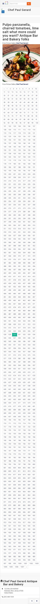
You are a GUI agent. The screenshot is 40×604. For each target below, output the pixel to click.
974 (29, 550)
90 (32, 119)
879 (9, 505)
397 (14, 270)
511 (24, 324)
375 (9, 259)
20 (4, 95)
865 (9, 498)
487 (9, 314)
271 (14, 208)
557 (9, 348)
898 (34, 512)
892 (5, 512)
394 (34, 266)
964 (14, 546)
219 (34, 181)
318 (5, 232)
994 (24, 560)
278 (14, 212)
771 (29, 451)
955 (5, 543)
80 (28, 116)
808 (5, 471)
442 (29, 290)
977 (9, 553)
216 (19, 181)
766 (5, 451)
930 (19, 529)
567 (24, 352)
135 (34, 140)
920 (5, 526)
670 (14, 403)
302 (29, 222)
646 (34, 389)
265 (19, 205)
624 (29, 379)
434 (24, 287)
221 (9, 184)
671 (19, 403)
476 (24, 307)
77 (16, 116)
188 (19, 167)
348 (14, 246)
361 (9, 253)
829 (5, 481)
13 (12, 92)
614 (14, 375)
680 (29, 406)
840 (24, 485)
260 (29, 201)
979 (19, 553)
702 (34, 416)
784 (24, 457)
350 (24, 246)
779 (34, 454)
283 (5, 215)
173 (14, 160)
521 (5, 331)
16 (24, 92)
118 (19, 133)
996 (34, 560)
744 (34, 437)
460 (14, 300)
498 (29, 317)
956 (9, 543)
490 (24, 314)
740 (14, 437)
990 (5, 560)
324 (34, 232)
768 (14, 451)
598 (5, 369)
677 (14, 406)
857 (5, 495)
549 (5, 345)
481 (14, 311)
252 (24, 198)
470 (29, 304)
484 (29, 311)
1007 (22, 567)
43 (24, 102)
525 (24, 331)
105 (24, 126)
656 (14, 396)
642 (14, 389)
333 (9, 239)
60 (20, 109)
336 (24, 239)
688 (34, 410)
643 (19, 389)
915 (14, 522)
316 (29, 229)
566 (19, 352)
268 (34, 205)
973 (24, 550)
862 (29, 495)
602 (24, 369)
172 (9, 160)
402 (5, 273)
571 (9, 355)
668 (5, 403)
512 (29, 324)
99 (32, 123)
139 (19, 143)
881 (19, 505)
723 (34, 427)
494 (9, 317)
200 (9, 174)
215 (14, 181)
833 (24, 481)
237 (19, 191)
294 (24, 218)
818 (19, 475)
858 (9, 495)
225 (29, 184)
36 (32, 99)
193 (9, 171)
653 (34, 393)
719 (14, 427)
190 (29, 167)
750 (29, 440)
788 (9, 461)
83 (4, 119)
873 (14, 502)
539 (24, 338)
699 (19, 416)
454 (19, 297)
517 (19, 328)
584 (5, 362)
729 (29, 430)
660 (34, 396)
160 (19, 154)
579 (14, 358)
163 (34, 154)
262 (5, 205)
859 (14, 495)
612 (5, 375)
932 (29, 529)
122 (5, 136)
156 (34, 150)
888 (19, 509)
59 (16, 109)
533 (29, 334)
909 (19, 519)
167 (19, 157)
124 (14, 136)
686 (24, 410)
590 (34, 362)
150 (5, 150)
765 (34, 447)
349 (19, 246)
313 (14, 229)
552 (19, 345)
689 (5, 413)
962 (5, 546)
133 (24, 140)
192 (5, 171)
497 (24, 317)
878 (5, 505)
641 (9, 389)
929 (14, 529)
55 (36, 106)
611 (34, 372)
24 (20, 95)
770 (24, 451)
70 (24, 112)
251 (19, 198)
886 (9, 509)
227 (5, 188)
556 (5, 348)
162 (29, 154)
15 (20, 92)
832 (19, 481)
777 (24, 454)
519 (29, 328)
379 (29, 259)
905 (34, 515)
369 (14, 256)
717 (5, 427)
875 (24, 502)
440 (19, 290)
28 (36, 95)
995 (29, 560)
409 (5, 276)
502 (14, 321)
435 (29, 287)
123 (9, 136)
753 (9, 444)
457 (34, 297)
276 (5, 212)
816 (9, 475)
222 (14, 184)
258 (19, 201)
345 (34, 242)
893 (9, 512)
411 (14, 276)
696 (5, 416)
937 (19, 533)
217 (24, 181)
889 (24, 509)
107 (34, 126)
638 (29, 386)
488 (14, 314)
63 (32, 109)
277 (9, 212)
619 (5, 379)
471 (34, 304)
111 (19, 130)
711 (9, 423)
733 (14, 434)
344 (29, 242)
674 (34, 403)
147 (24, 147)
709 (34, 420)
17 (28, 92)
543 (9, 341)
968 (34, 546)
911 (29, 519)
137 (9, 143)
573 (19, 355)
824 (14, 478)
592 (9, 365)
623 (24, 379)
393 (29, 266)
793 (34, 461)
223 (19, 184)
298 (9, 222)
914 (9, 522)
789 (14, 461)
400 (29, 270)
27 (32, 95)
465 (5, 304)
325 (5, 235)
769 (19, 451)
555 (34, 345)
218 (29, 181)
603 (29, 369)
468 (19, 304)
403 (9, 273)
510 (19, 324)
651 (24, 393)
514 (5, 328)
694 (29, 413)
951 (19, 539)
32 (16, 99)
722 (29, 427)
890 (29, 509)
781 (9, 457)
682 (5, 410)
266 (24, 205)
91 (36, 119)
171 (5, 160)
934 (5, 533)
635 (14, 386)
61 (24, 109)
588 (24, 362)
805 (24, 468)
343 (24, 242)
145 (14, 147)
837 (9, 485)
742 (24, 437)
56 (4, 109)
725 (9, 430)
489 (19, 314)
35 (28, 99)
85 (12, 119)
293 (19, 218)
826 (24, 478)
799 (29, 464)
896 (24, 512)
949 (9, 539)
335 (19, 239)
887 (14, 509)
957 (14, 543)
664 (19, 399)
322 (24, 232)
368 (9, 256)
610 (29, 372)
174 (19, 160)
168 (24, 157)
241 (5, 194)
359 (34, 249)
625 (34, 379)
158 (9, 154)
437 (5, 290)
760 (9, 447)
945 (24, 536)
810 (14, 471)
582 (29, 358)
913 (5, 522)
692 (19, 413)
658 (24, 396)
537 (14, 338)
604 (34, 369)
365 (29, 253)
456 (29, 297)
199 (5, 174)
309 (29, 225)
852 (14, 492)
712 (14, 423)
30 (8, 99)
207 (9, 177)
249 (9, 198)
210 (24, 177)
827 (29, 478)
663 (14, 399)
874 (19, 502)
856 (34, 492)
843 (5, 488)
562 (34, 348)
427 (24, 283)
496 (19, 317)
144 (9, 147)
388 (5, 266)
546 (24, 341)
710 (5, 423)
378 (24, 259)
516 (14, 328)
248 (5, 198)
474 (14, 307)
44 (28, 102)
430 (5, 287)
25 (24, 95)
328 (19, 235)
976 (5, 553)
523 (14, 331)
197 (29, 171)
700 (24, 416)
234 (5, 191)
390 (14, 266)
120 (29, 133)
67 (12, 112)
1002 (31, 563)
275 (34, 208)
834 (29, 481)
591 (5, 365)
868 (24, 498)
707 (24, 420)
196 (24, 171)
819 (24, 475)
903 (24, 515)
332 (5, 239)
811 (19, 471)
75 (8, 116)
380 (34, 259)
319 (9, 232)
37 (36, 99)
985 (14, 556)
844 (9, 488)
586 (14, 362)
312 (9, 229)
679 (24, 406)
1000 (19, 563)
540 (29, 338)
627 (9, 382)
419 (19, 280)
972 (19, 550)
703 (5, 420)
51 (20, 106)
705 (14, 420)
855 (29, 492)
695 (34, 413)
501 (9, 321)
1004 (5, 567)
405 (19, 273)
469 (24, 304)
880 (14, 505)
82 (36, 116)
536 (9, 338)
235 (9, 191)
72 (32, 112)
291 (9, 218)
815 (5, 475)
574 (24, 355)
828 (34, 478)
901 (14, 515)
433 (19, 287)
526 (29, 331)
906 (5, 519)
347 (9, 246)
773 (5, 454)
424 (9, 283)
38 (4, 102)
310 (34, 225)
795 (9, 464)
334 (14, 239)
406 (24, 273)
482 (19, 311)
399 (24, 270)
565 (14, 352)
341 (14, 242)
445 (9, 293)
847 (24, 488)
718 (9, 427)
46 (36, 102)
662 (9, 399)
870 (34, 498)
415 (34, 276)
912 (34, 519)
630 (24, 382)
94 (12, 123)
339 (5, 242)
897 (29, 512)
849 (34, 488)
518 (24, 328)
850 (5, 492)
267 (29, 205)
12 (8, 92)
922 (14, 526)
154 (24, 150)
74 (4, 116)
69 (20, 112)
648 (9, 393)
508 (9, 324)
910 (24, 519)
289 (34, 215)
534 (34, 334)
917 (24, 522)
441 (24, 290)
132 (19, 140)
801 (5, 468)
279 (19, 212)
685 (19, 410)
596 (29, 365)
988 (29, 556)
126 (24, 136)
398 (19, 270)
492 (34, 314)
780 (5, 457)
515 (9, 328)
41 (16, 102)
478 (34, 307)
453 (14, 297)
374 (5, 259)
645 (29, 389)
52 (24, 106)
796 (14, 464)
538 (19, 338)
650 (19, 393)
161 (24, 154)
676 (9, 406)
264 (14, 205)
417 (9, 280)
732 (9, 434)
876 (29, 502)
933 (34, 529)
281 (29, 212)
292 (14, 218)
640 (5, 389)
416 (5, 280)
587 (19, 362)
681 (34, 406)
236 (14, 191)
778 (29, 454)
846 (19, 488)
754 (14, 444)
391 (19, 266)
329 (24, 235)
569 (34, 352)
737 (34, 434)
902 (19, 515)
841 (29, 485)
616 (24, 375)
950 (14, 539)
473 (9, 307)
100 (37, 123)
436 (34, 287)
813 (29, 471)
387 (34, 263)
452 (9, 297)
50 (16, 106)
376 (14, 259)
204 (29, 174)
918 (29, 522)
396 (9, 270)
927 (5, 529)
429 (34, 283)
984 (9, 556)
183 (29, 164)
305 (9, 225)
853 (19, 492)
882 (24, 505)
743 (29, 437)
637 (24, 386)
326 (9, 235)
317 (34, 229)
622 (19, 379)
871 (5, 502)
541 (34, 338)
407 (29, 273)
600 (14, 369)
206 (5, 177)
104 (19, 126)
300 (19, 222)
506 (34, 321)
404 (14, 273)
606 (9, 372)
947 (34, 536)
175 (24, 160)
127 (29, 136)
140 (24, 143)
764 (29, 447)
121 (34, 133)
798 (24, 464)
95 (16, 123)
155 (29, 150)
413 (24, 276)
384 (19, 263)
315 (24, 229)
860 (19, 495)
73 (36, 112)
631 (29, 382)
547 (29, 341)
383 (14, 263)
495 (14, 317)
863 (34, 495)
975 (34, 550)
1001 (25, 563)
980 (24, 553)
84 (8, 119)
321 (19, 232)
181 (19, 164)
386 (29, 263)
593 (14, 365)
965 (19, 546)
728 (24, 430)
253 (29, 198)
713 (19, 423)
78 (20, 116)
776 (19, 454)
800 (34, 464)
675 (5, 406)
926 (34, 526)
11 (4, 92)
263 (9, 205)
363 (19, 253)
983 (5, 556)
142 (34, 143)
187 (14, 167)
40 (12, 102)
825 (19, 478)
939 (29, 533)
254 (34, 198)
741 (19, 437)
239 (29, 191)
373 (34, 256)
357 (24, 249)
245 (24, 194)
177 (34, 160)
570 (5, 355)
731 (5, 434)
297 (5, 222)
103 (14, 126)
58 (12, 109)
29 (4, 99)
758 (34, 444)
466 (9, 304)
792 (29, 461)
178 (5, 164)
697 (9, 416)
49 (12, 106)
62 (28, 109)
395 (5, 270)
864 (5, 498)
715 (29, 423)
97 (24, 123)
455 (24, 297)
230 (19, 188)
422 (34, 280)
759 (5, 447)
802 (9, 468)
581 (24, 358)
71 (28, 112)
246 (29, 194)
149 (34, 147)
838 (14, 485)
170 (34, 157)
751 (34, 440)
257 (14, 201)
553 (24, 345)
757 (29, 444)
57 (8, 109)
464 (34, 300)
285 (14, 215)
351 (29, 246)
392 (24, 266)
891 (34, 509)
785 (29, 457)
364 (24, 253)
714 (24, 423)
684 (14, 410)
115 (5, 133)
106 (29, 126)
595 (24, 365)
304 (5, 225)
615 (19, 375)
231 (24, 188)
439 (14, 290)
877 (34, 502)
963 (9, 546)
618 (34, 375)
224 (24, 184)
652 (29, 393)
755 (19, 444)
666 (29, 399)
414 (29, 276)
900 (9, 515)
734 (19, 434)
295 (29, 218)
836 (5, 485)
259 (24, 201)
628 (14, 382)
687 (29, 410)
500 (5, 321)
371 (24, 256)
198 (34, 171)
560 (24, 348)
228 (9, 188)
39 (8, 102)
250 (14, 198)
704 (9, 420)
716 (34, 423)
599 (9, 369)
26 (28, 95)
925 (29, 526)
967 (29, 546)
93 (8, 123)
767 (9, 451)
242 (9, 194)
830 (9, 481)
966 (24, 546)
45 (32, 102)
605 (5, 372)
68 (16, 112)
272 (19, 208)
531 (19, 334)
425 (14, 283)
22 (12, 95)
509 (14, 324)
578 (9, 358)
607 (14, 372)
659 (29, 396)
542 (5, 341)
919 (34, 522)
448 (24, 293)
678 (19, 406)
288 (29, 215)
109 (9, 130)
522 (9, 331)
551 (14, 345)
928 (9, 529)
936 (14, 533)
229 (14, 188)
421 (29, 280)
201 (14, 174)
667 (34, 399)
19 (36, 92)
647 (5, 393)
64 (36, 109)
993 (19, 560)
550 (9, 345)
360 (5, 253)
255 (5, 201)
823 (9, 478)
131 (14, 140)
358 (29, 249)
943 (14, 536)
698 (14, 416)
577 (5, 358)
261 (34, 201)
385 (24, 263)
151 (9, 150)
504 (24, 321)
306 (14, 225)
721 (24, 427)
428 (29, 283)
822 (5, 478)
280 (24, 212)
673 (29, 403)
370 (19, 256)
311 (5, 229)
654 (5, 396)
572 (14, 355)
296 (34, 218)
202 (19, 174)
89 (28, 119)
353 (5, 249)
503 (19, 321)
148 (29, 147)
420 (24, 280)
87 (20, 119)
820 (29, 475)
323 (29, 232)
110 (14, 130)
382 (9, 263)
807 (34, 468)
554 (29, 345)
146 (19, 147)
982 (34, 553)
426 (19, 283)
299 (14, 222)
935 (9, 533)
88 (24, 119)
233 (34, 188)
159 (14, 154)
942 (9, 536)
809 (9, 471)
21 (8, 95)
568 (29, 352)
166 (14, 157)
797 (19, 464)
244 (19, 194)
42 (20, 102)
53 (28, 106)
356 (19, 249)
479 (5, 311)
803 (14, 468)
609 (24, 372)
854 (24, 492)
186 (9, 167)
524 (19, 331)
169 (29, 157)
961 (34, 543)
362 (14, 253)
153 (19, 150)
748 (19, 440)
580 (19, 358)
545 (19, 341)
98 (28, 123)
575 (29, 355)
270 (9, 208)
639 (34, 386)
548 (34, 341)
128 (34, 136)
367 (5, 256)
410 (9, 276)
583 (34, 358)
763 (24, 447)
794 (5, 464)
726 (14, 430)
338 (34, 239)
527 (34, 331)
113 (29, 130)
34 (24, 99)
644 (24, 389)
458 (5, 300)
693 (24, 413)
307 (19, 225)
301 (24, 222)
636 (19, 386)
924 (24, 526)
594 (19, 365)
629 (19, 382)
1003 (37, 563)
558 (14, 348)
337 (29, 239)
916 (19, 522)
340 (9, 242)
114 (34, 130)
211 (29, 177)
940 (34, 533)
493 (5, 317)
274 (29, 208)
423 (5, 283)
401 (34, 270)
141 (29, 143)
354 (9, 249)
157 (5, 154)
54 (32, 106)
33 (20, 99)
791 (24, 461)
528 (5, 334)
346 (5, 246)
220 (5, 184)
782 (14, 457)
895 (19, 512)
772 (34, 451)
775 (14, 454)
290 (5, 218)
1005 (11, 567)
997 (5, 563)
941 (5, 536)
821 (34, 475)
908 (14, 519)
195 (19, 171)
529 (9, 334)
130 (9, 140)
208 (14, 177)
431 (9, 287)
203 (24, 174)
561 (29, 348)
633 (5, 386)
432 (14, 287)
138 (14, 143)
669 (9, 403)
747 (14, 440)
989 (34, 556)
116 (9, 133)
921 (9, 526)
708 (29, 420)
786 (34, 457)
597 (34, 365)
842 (34, 485)
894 (14, 512)
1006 (16, 567)
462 (24, 300)
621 (14, 379)
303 (34, 222)
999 (14, 563)
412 (19, 276)
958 (19, 543)
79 (24, 116)
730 (34, 430)
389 (9, 266)
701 (29, 416)
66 (8, 112)
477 (29, 307)
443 (34, 290)
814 (34, 471)
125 (19, 136)
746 (9, 440)
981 (29, 553)
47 (4, 106)
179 (9, 164)
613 (9, 375)
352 (34, 246)
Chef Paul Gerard (22, 43)
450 (34, 293)
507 (5, 324)
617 (29, 375)
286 (19, 215)
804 (19, 468)
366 (34, 253)
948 (5, 539)
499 (34, 317)
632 (34, 382)
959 (24, 543)
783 (19, 457)
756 (24, 444)
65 (4, 112)
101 (5, 126)
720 (19, 427)
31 (12, 99)
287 (24, 215)
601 (19, 369)
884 (34, 505)
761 (14, 447)
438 (9, 290)
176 (29, 160)
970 (9, 550)
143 (5, 147)
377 (19, 259)
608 (19, 372)
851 (9, 492)
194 (14, 171)
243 (14, 194)
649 (14, 393)
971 (14, 550)
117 (14, 133)
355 (14, 249)
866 (14, 498)
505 (29, 321)
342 (19, 242)
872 (9, 502)
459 (9, 300)
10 (36, 89)
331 (34, 235)
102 (9, 126)
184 (34, 164)
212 (34, 177)
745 (5, 440)
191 (34, 167)
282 (34, 212)
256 (9, 201)
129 (5, 140)
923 (19, 526)
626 (5, 382)
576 (34, 355)
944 (19, 536)
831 (14, 481)
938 (24, 533)
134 (29, 140)
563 (5, 352)
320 (14, 232)
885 (5, 509)
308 (24, 225)
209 (19, 177)
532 (24, 334)
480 (9, 311)
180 (14, 164)
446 (14, 293)
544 (14, 341)
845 (14, 488)
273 (24, 208)
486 (5, 314)
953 (29, 539)
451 (5, 297)
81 (32, 116)
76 (12, 116)
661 (5, 399)
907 (9, 519)
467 (14, 304)
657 (19, 396)
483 (24, 311)
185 (5, 167)
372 (29, 256)
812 (24, 471)
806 (29, 468)
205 (34, 174)
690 (9, 413)
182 (24, 164)
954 (34, 539)
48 (8, 106)
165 (9, 157)
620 (9, 379)
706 (19, 420)
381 (5, 263)
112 (24, 130)
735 (24, 434)
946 (29, 536)
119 (24, 133)
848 (29, 488)
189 (24, 167)
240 (34, 191)
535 (5, 338)
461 (19, 300)
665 (24, 399)
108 (5, 130)
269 (5, 208)
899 (5, 515)
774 (9, 454)
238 (24, 191)
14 (16, 92)
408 (34, 273)
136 (5, 143)
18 (32, 92)
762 (19, 447)
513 (34, 324)
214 (9, 181)
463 (29, 300)
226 (34, 184)
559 (19, 348)
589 (29, 362)
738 (5, 437)
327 (14, 235)
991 (9, 560)
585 (9, 362)
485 (34, 311)
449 (29, 293)
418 (14, 280)
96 (20, 123)
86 (16, 119)
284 (9, 215)
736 (29, 434)
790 (19, 461)
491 (29, 314)
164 (5, 157)
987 (24, 556)
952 (24, 539)
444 (5, 293)
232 (29, 188)
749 (24, 440)
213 (5, 181)
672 (24, 403)
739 (9, 437)
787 (5, 461)
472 (5, 307)
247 (34, 194)
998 (9, 563)
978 (14, 553)
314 (19, 229)
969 (5, 550)
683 (9, 410)
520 (34, 328)
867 (19, 498)
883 (29, 505)
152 (14, 150)
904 (29, 515)
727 (19, 430)
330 (29, 235)
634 (9, 386)
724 (5, 430)
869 (29, 498)
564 (9, 352)
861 (24, 495)
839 (19, 485)
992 (14, 560)
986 (19, 556)
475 (19, 307)
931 (24, 529)
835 (34, 481)
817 (14, 475)
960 (29, 543)
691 (14, 413)
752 (5, 444)
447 (19, 293)
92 (4, 123)
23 (16, 95)
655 (9, 396)
